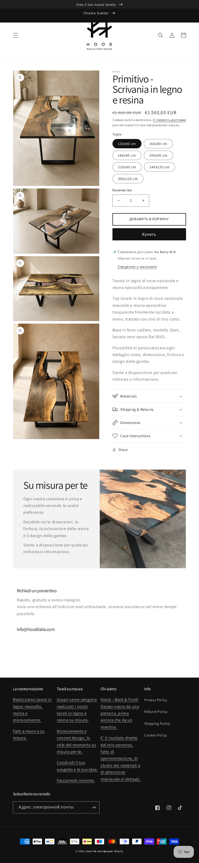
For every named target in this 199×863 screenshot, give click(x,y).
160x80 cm (158, 143)
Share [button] (123, 449)
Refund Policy (155, 711)
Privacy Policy (155, 700)
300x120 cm (128, 178)
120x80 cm (127, 143)
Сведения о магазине (137, 266)
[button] (15, 35)
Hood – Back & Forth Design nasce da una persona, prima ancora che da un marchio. (120, 713)
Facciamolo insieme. (76, 780)
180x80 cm (127, 155)
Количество (122, 190)
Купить (149, 234)
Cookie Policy (155, 735)
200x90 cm (158, 155)
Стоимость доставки (169, 120)
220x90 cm (127, 167)
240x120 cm (160, 167)
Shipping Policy (157, 723)
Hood (89, 851)
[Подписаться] (93, 807)
